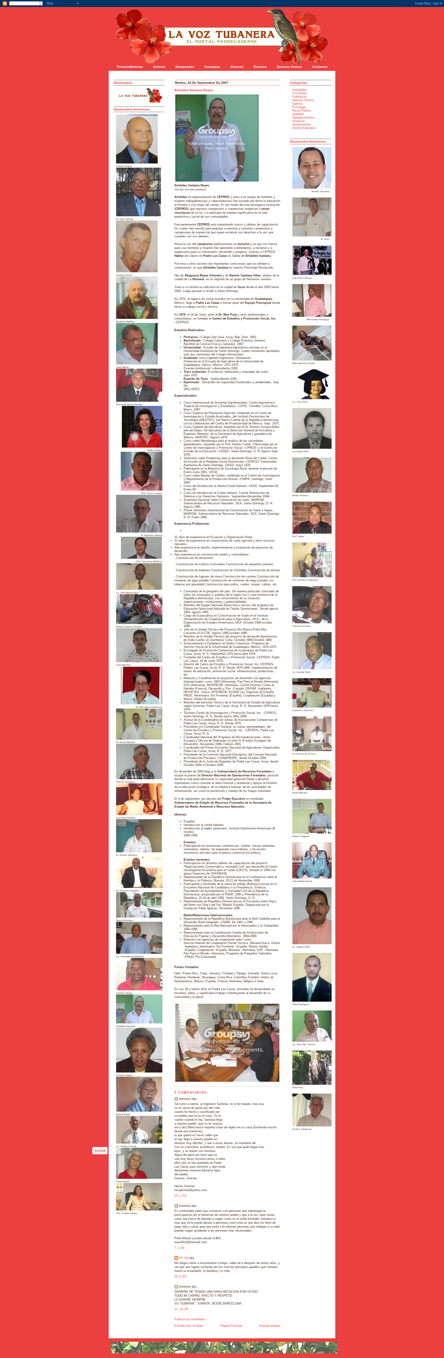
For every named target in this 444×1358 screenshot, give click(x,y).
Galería (297, 103)
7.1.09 (179, 1248)
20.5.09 (180, 1276)
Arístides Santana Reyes (193, 90)
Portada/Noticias (130, 67)
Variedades (299, 89)
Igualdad (298, 114)
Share (100, 1151)
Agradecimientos (303, 117)
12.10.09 (181, 1309)
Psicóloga (298, 107)
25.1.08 (180, 1195)
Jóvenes (237, 67)
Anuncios (298, 121)
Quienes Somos (289, 67)
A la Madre (299, 93)
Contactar (319, 67)
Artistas (159, 67)
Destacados (185, 67)
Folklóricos (299, 96)
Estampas (212, 67)
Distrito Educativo (304, 128)
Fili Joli (183, 1258)
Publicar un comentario (189, 1319)
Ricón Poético (301, 110)
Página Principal (231, 1325)
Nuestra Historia (303, 100)
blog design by (126, 1356)
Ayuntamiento (301, 124)
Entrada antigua (269, 1325)
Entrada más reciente (188, 1325)
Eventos (260, 67)
